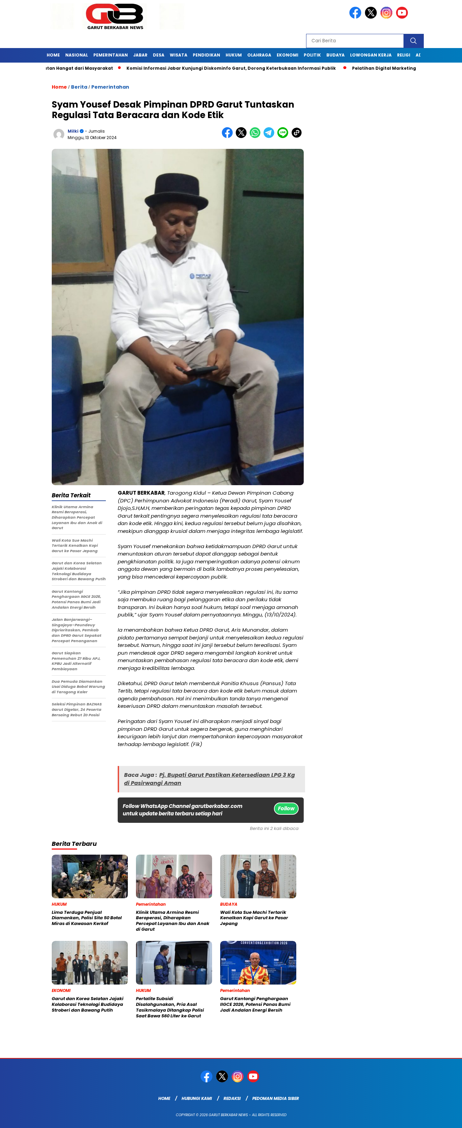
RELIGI (403, 55)
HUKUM (234, 55)
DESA (158, 55)
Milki (73, 131)
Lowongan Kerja (371, 55)
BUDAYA (335, 55)
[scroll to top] (442, 1117)
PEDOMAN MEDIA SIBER (275, 1098)
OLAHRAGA (259, 55)
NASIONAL (76, 55)
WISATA (178, 55)
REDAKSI (232, 1098)
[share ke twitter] (243, 136)
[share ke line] (284, 136)
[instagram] (387, 17)
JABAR (140, 55)
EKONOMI (287, 55)
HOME (53, 55)
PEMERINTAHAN (110, 55)
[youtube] (403, 17)
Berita (79, 87)
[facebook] (356, 17)
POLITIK (312, 55)
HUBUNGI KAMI (197, 1098)
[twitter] (372, 17)
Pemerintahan (110, 87)
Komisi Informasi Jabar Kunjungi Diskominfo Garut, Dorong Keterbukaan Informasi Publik (197, 68)
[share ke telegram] (270, 136)
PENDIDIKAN (206, 55)
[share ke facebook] (229, 136)
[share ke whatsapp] (256, 136)
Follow (286, 808)
